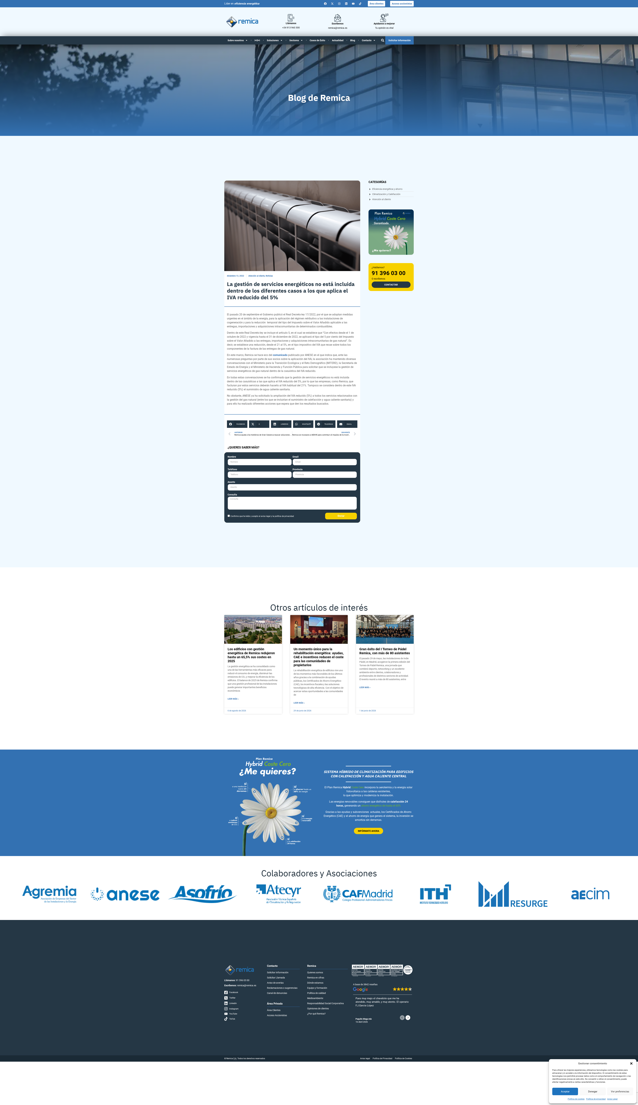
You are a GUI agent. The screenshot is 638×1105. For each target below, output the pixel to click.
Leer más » (233, 699)
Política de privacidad (596, 1099)
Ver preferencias (620, 1091)
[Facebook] (325, 3)
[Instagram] (339, 3)
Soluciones (273, 40)
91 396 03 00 (389, 273)
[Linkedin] (346, 3)
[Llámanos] (291, 18)
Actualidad (337, 40)
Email (296, 457)
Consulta (232, 494)
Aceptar (565, 1091)
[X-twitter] (332, 3)
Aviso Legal (612, 1099)
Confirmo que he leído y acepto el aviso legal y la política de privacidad (262, 516)
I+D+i (257, 40)
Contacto (367, 40)
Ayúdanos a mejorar (384, 23)
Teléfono (232, 469)
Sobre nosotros (236, 40)
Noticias (269, 276)
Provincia (298, 469)
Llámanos (291, 23)
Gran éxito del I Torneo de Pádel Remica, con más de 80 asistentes (384, 651)
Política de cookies (576, 1099)
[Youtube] (353, 3)
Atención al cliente (256, 276)
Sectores (294, 40)
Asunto (231, 482)
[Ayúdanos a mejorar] (384, 18)
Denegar (592, 1091)
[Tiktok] (360, 3)
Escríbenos (337, 23)
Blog (352, 40)
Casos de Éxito (317, 40)
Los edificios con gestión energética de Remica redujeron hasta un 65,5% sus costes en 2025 (251, 655)
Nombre (232, 457)
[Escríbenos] (337, 18)
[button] (631, 1063)
